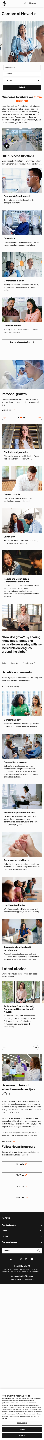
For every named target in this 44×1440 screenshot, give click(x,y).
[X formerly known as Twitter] (21, 1256)
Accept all (22, 1435)
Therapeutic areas (41, 1239)
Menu (41, 3)
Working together (41, 1222)
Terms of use (7, 1266)
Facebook (20, 1184)
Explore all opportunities (20, 342)
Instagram (20, 1195)
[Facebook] (16, 1256)
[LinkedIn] (10, 1256)
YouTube (20, 1172)
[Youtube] (32, 1256)
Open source (22, 1268)
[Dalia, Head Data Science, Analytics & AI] (22, 614)
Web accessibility (34, 1268)
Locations (5, 1268)
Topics (41, 1228)
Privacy (16, 1266)
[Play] (7, 146)
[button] (4, 415)
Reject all (22, 1429)
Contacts (35, 1266)
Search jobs (7, 1139)
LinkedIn (20, 1161)
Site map (13, 1268)
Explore (41, 1234)
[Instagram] (26, 1256)
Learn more (6, 407)
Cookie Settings (25, 1266)
